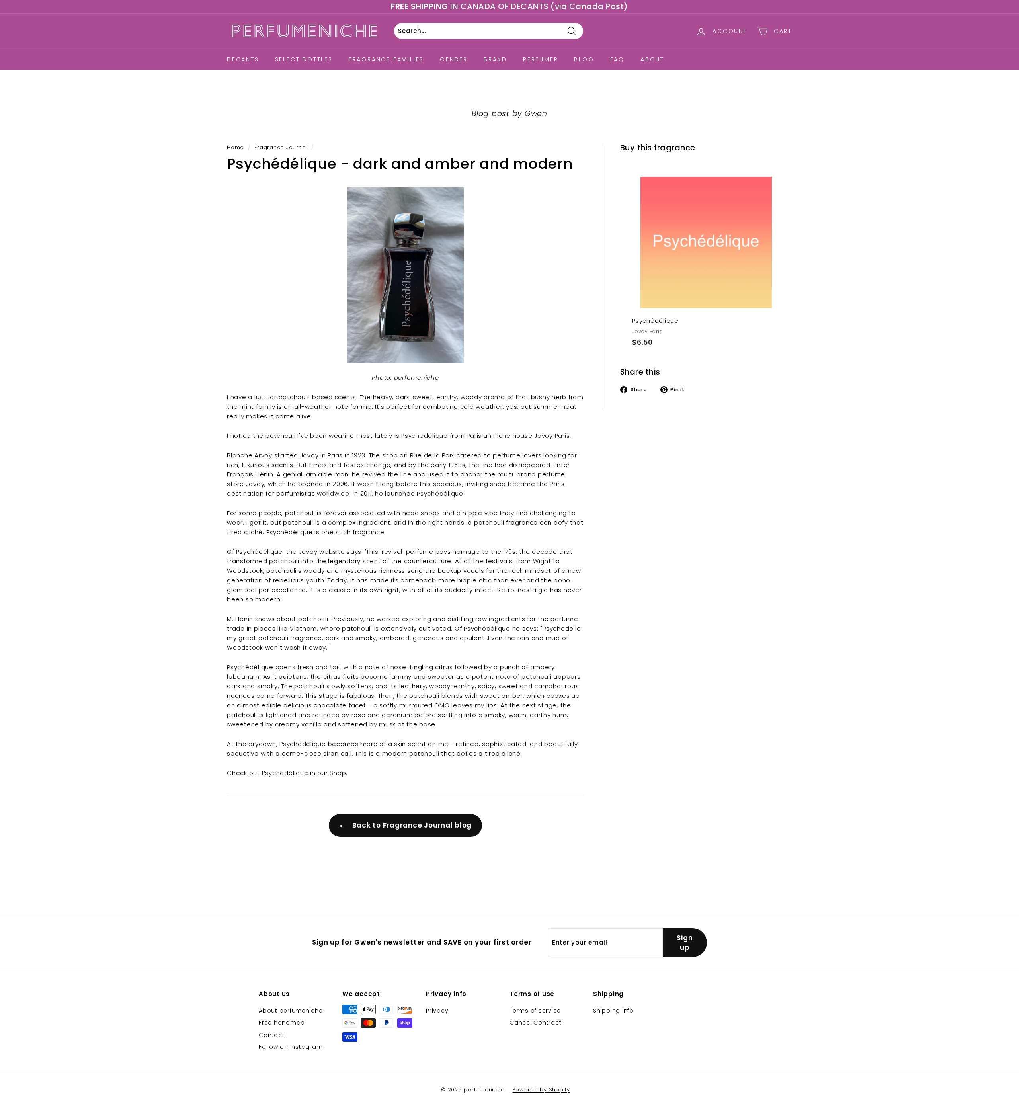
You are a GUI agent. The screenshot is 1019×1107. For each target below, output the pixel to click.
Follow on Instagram (290, 1047)
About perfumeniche (291, 1011)
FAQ (617, 59)
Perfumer (540, 59)
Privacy (437, 1011)
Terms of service (535, 1011)
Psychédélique (285, 773)
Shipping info (613, 1011)
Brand (495, 59)
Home (235, 147)
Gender (454, 59)
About (652, 59)
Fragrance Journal (280, 147)
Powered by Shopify (541, 1089)
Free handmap (282, 1023)
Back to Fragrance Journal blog (411, 825)
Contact (271, 1035)
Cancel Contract (535, 1023)
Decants (243, 59)
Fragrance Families (386, 59)
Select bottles (304, 59)
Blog (584, 59)
